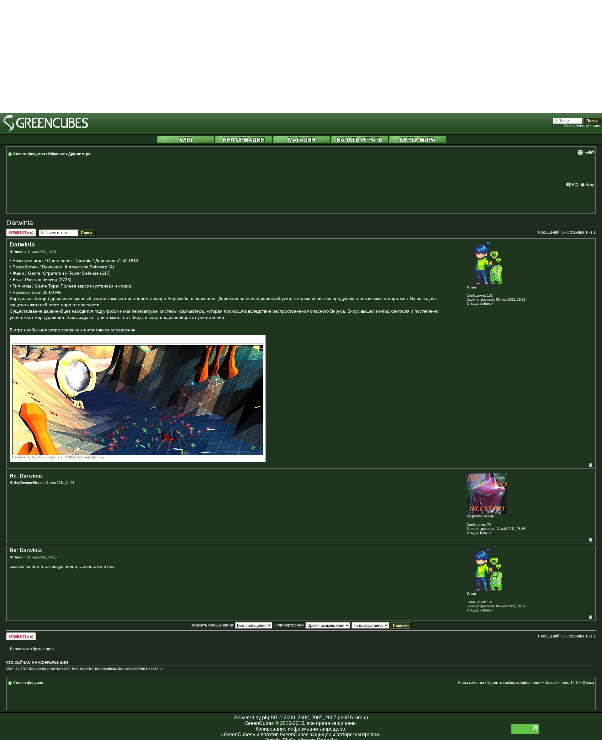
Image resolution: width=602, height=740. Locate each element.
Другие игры (79, 154)
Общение (56, 154)
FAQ (574, 184)
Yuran (19, 252)
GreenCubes (259, 723)
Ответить (14, 231)
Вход (589, 184)
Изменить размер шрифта (589, 152)
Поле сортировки (289, 625)
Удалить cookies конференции (514, 682)
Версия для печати (580, 152)
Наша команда (471, 682)
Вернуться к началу (590, 465)
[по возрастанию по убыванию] (381, 625)
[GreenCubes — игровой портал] (45, 131)
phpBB (269, 717)
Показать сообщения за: (212, 625)
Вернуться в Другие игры (32, 649)
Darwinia (19, 223)
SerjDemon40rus (27, 482)
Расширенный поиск (582, 126)
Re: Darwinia (26, 475)
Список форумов (29, 154)
